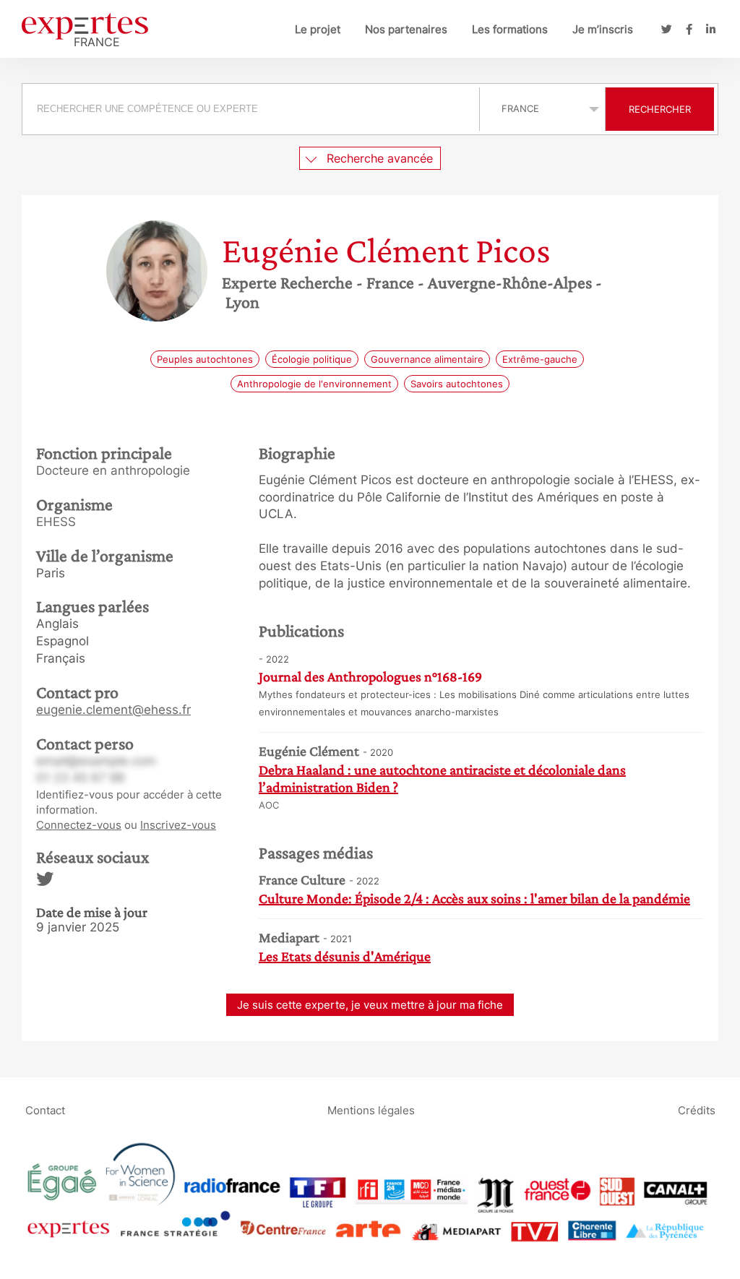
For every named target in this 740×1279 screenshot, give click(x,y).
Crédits (696, 1109)
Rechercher (660, 109)
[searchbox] (250, 109)
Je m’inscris (602, 29)
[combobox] (252, 109)
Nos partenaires (406, 29)
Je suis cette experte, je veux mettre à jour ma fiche (370, 1005)
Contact (45, 1109)
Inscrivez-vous (178, 825)
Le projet (317, 29)
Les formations (510, 29)
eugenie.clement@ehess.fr (113, 709)
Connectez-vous (78, 825)
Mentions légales (371, 1109)
